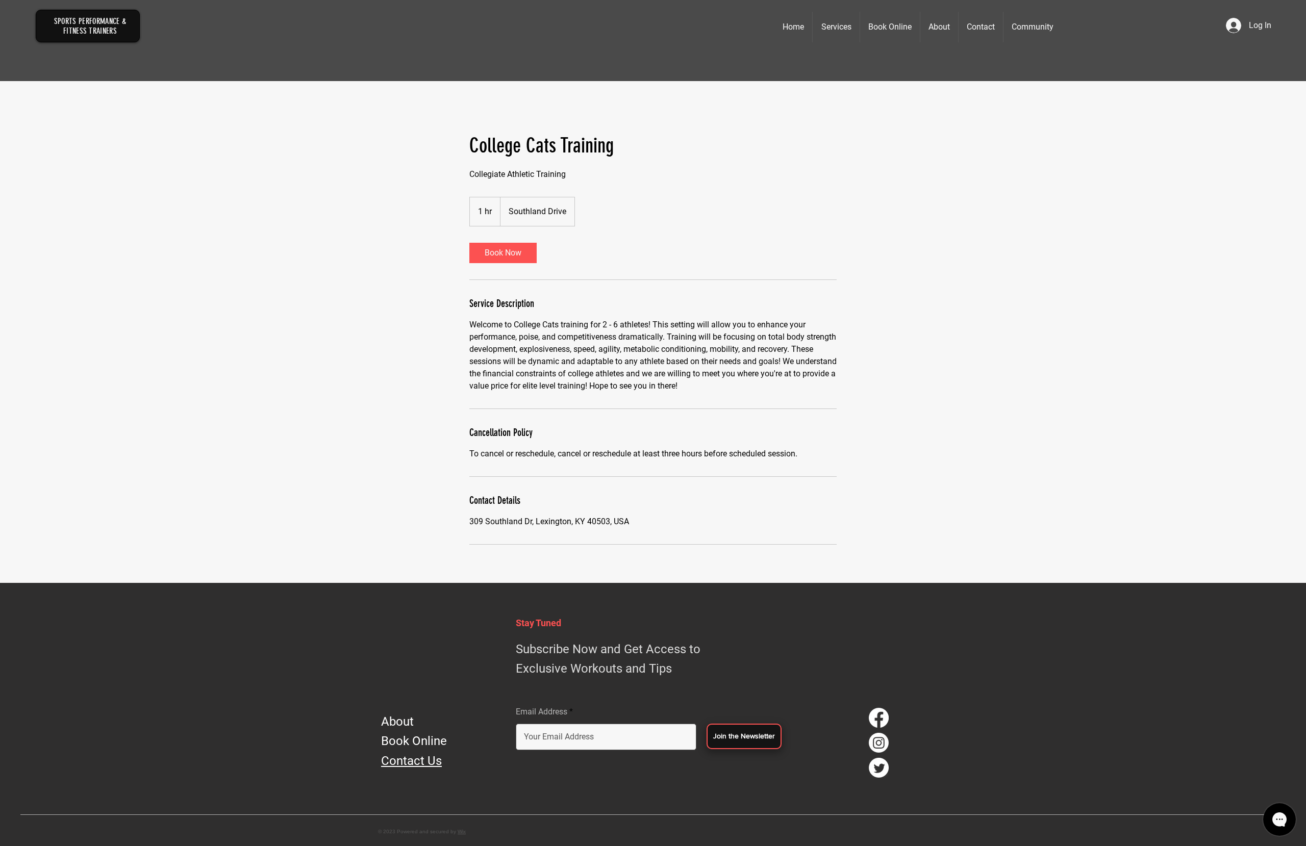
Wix (462, 831)
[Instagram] (879, 743)
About (397, 721)
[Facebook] (879, 718)
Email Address (541, 712)
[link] (503, 253)
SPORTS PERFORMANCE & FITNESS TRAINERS (90, 26)
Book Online (414, 741)
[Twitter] (879, 768)
